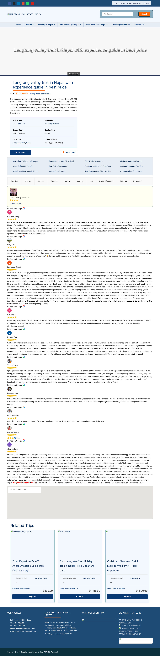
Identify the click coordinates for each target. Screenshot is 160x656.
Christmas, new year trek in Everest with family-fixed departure (123, 566)
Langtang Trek (19, 143)
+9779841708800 (17, 626)
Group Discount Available (40, 94)
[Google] (23, 3)
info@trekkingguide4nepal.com (23, 628)
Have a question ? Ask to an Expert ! (132, 3)
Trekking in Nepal (45, 25)
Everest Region (135, 578)
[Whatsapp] (27, 3)
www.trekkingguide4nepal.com (23, 631)
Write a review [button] (15, 203)
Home (18, 25)
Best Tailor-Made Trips (95, 25)
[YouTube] (32, 3)
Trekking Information (121, 25)
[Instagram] (14, 3)
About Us (30, 25)
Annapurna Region (41, 578)
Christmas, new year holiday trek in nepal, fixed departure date (77, 566)
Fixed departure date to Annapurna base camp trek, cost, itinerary (28, 566)
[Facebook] (9, 3)
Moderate (17, 124)
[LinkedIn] (18, 3)
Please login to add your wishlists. (11, 83)
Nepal (28, 143)
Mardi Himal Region (89, 578)
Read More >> (66, 633)
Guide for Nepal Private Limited (32, 652)
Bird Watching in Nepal (69, 25)
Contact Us (139, 25)
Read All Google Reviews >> (25, 482)
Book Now (20, 152)
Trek (23, 124)
